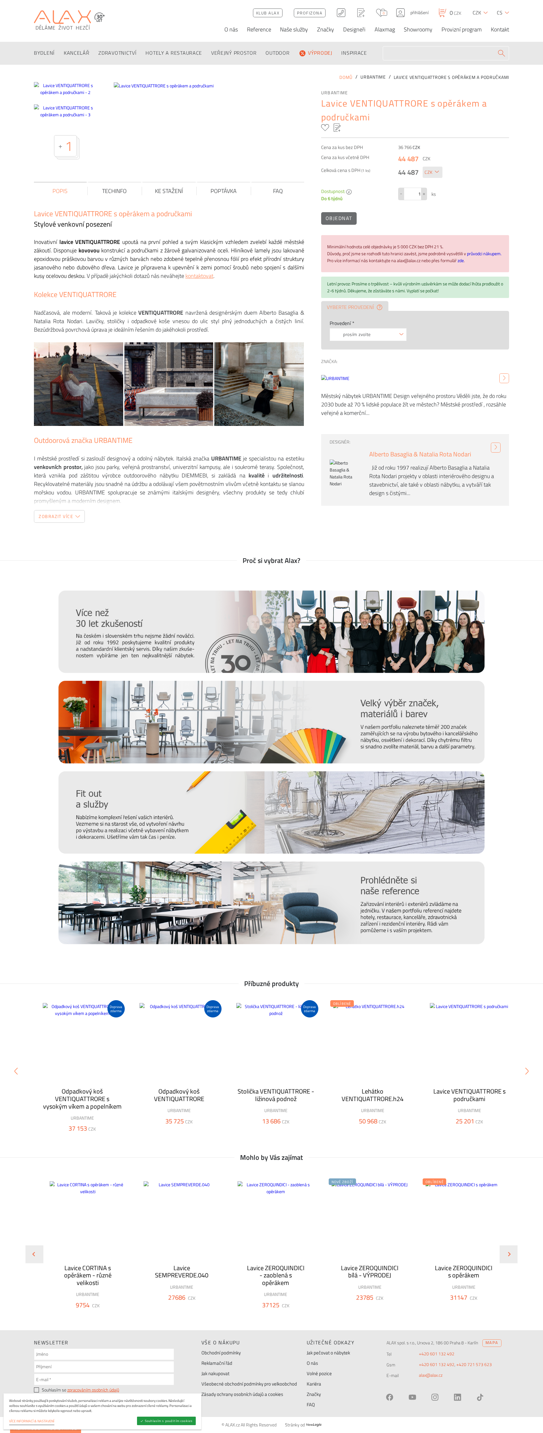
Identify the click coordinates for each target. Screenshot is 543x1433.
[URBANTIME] (504, 378)
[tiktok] (480, 1397)
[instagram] (435, 1397)
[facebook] (389, 1397)
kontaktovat (199, 276)
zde (461, 260)
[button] (104, 1316)
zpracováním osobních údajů (93, 1389)
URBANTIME (334, 92)
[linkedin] (457, 1397)
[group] (83, 1249)
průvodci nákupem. (484, 253)
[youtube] (412, 1397)
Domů (346, 77)
